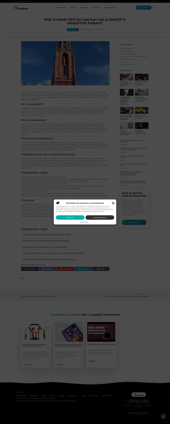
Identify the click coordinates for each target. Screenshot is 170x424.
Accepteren (70, 217)
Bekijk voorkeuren (100, 217)
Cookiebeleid (84, 222)
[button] (113, 203)
